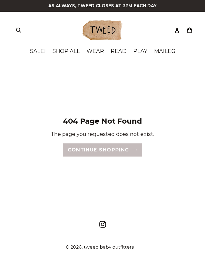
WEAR (95, 51)
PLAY (140, 51)
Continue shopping (98, 150)
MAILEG (164, 51)
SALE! (38, 51)
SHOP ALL (66, 51)
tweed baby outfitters (109, 247)
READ (119, 51)
